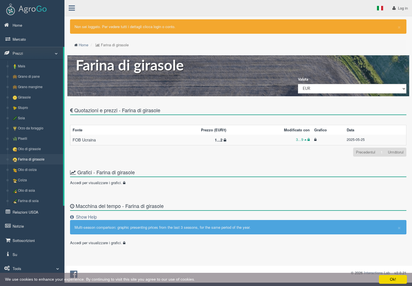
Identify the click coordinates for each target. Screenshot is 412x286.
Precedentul (365, 152)
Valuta (303, 79)
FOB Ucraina (84, 140)
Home (83, 44)
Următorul (396, 152)
